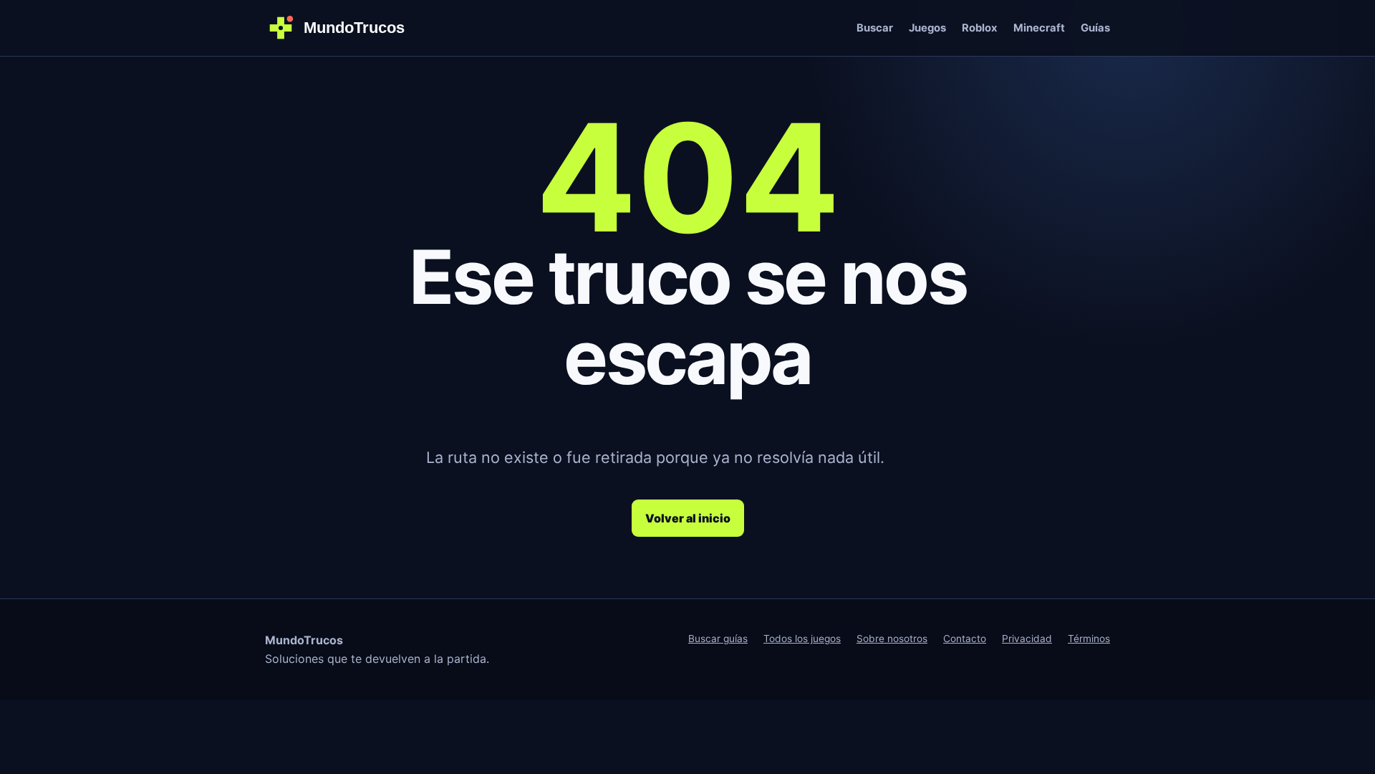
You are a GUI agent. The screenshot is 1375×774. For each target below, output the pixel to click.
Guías (1095, 28)
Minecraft (1039, 28)
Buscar (875, 28)
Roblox (980, 28)
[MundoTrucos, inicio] (344, 28)
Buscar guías (718, 638)
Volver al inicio (687, 518)
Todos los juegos (802, 638)
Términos (1089, 638)
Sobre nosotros (892, 638)
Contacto (964, 638)
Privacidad (1027, 638)
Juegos (927, 28)
